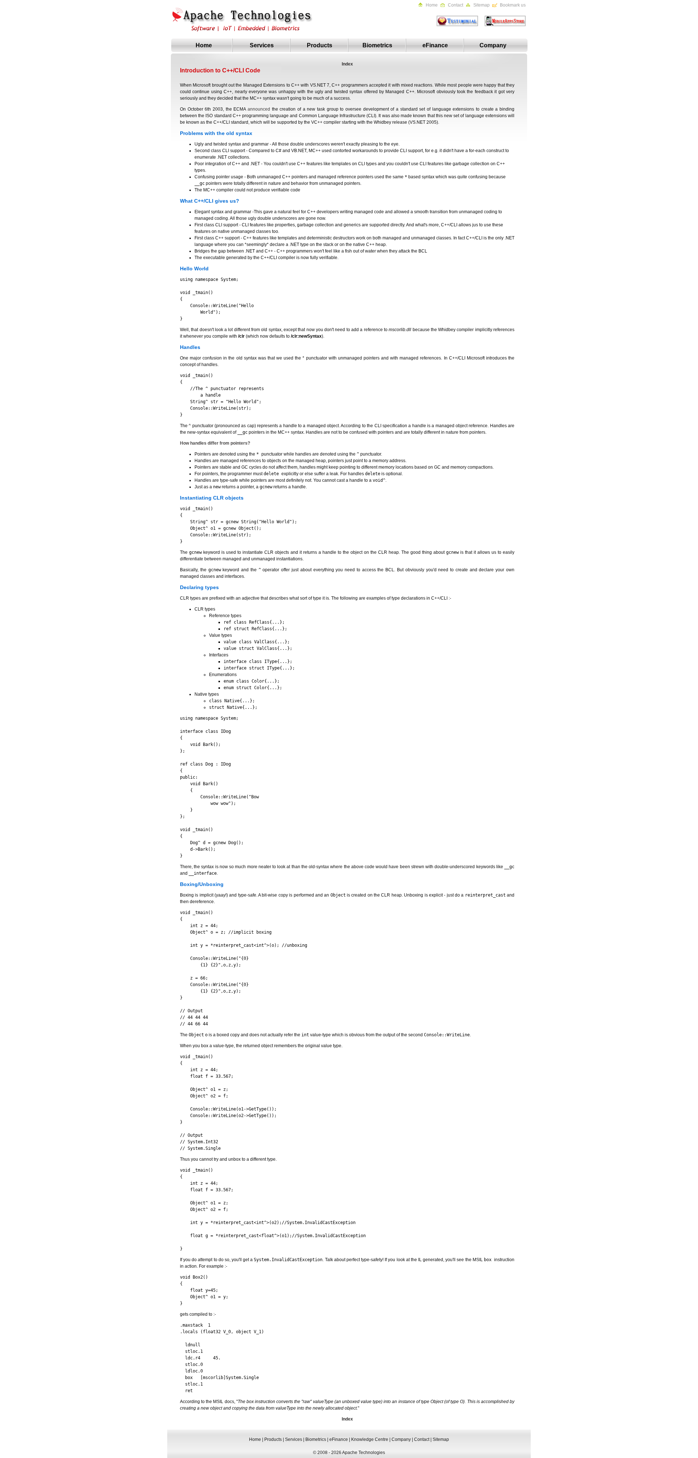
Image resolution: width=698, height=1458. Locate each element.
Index (347, 64)
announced (259, 109)
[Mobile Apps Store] (502, 24)
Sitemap (481, 5)
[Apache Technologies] (243, 37)
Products (319, 45)
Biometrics (377, 45)
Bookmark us (513, 5)
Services (262, 45)
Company (493, 45)
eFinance (435, 45)
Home (432, 5)
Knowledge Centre (369, 1439)
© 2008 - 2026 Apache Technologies (349, 1452)
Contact (455, 5)
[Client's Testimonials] (455, 24)
